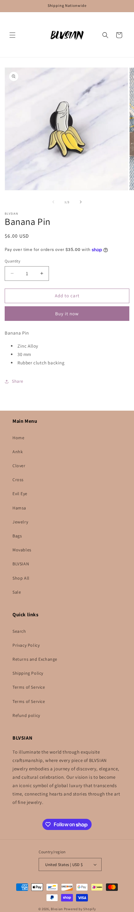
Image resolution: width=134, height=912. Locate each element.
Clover (19, 465)
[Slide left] (53, 202)
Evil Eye (19, 493)
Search (19, 631)
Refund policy (26, 715)
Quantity (12, 261)
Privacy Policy (26, 645)
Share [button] (17, 381)
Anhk (17, 451)
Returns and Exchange (34, 659)
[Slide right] (81, 202)
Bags (17, 536)
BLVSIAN (20, 564)
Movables (21, 550)
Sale (16, 592)
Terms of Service (28, 687)
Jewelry (20, 522)
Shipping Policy (27, 673)
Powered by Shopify (80, 909)
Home (18, 437)
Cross (18, 479)
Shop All (21, 578)
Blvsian (57, 909)
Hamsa (19, 508)
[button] (12, 35)
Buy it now (67, 314)
